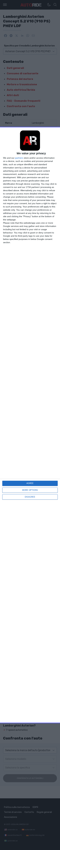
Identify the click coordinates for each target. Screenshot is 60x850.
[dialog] (30, 425)
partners (19, 158)
